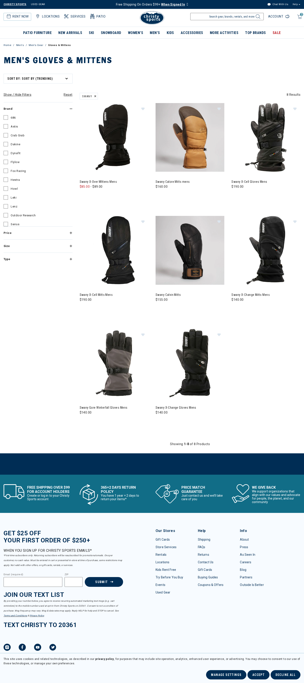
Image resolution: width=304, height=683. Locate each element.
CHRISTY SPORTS (15, 4)
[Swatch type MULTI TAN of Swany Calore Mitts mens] (160, 195)
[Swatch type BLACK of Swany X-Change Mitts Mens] (236, 308)
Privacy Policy (37, 615)
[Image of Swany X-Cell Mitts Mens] (114, 250)
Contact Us (205, 562)
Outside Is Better (252, 585)
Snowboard (111, 33)
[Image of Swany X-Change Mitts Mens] (265, 250)
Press (244, 547)
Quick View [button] (114, 164)
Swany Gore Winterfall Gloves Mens (104, 407)
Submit (101, 582)
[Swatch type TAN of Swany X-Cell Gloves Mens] (245, 195)
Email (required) (13, 574)
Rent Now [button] (20, 16)
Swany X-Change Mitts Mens (250, 295)
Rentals (161, 554)
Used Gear (163, 592)
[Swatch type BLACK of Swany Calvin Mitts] (160, 308)
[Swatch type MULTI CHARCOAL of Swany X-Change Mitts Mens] (245, 308)
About (244, 539)
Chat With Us (280, 4)
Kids (170, 33)
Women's (135, 33)
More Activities (224, 33)
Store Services (166, 547)
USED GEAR (38, 4)
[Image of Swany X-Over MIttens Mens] (114, 137)
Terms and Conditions (15, 615)
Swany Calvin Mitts (168, 295)
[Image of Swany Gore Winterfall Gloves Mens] (114, 363)
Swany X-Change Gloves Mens (176, 407)
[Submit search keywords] (257, 18)
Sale (277, 33)
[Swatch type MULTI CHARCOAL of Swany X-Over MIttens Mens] (93, 195)
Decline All (286, 675)
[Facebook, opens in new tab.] (22, 648)
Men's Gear (36, 45)
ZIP (67, 574)
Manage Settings (226, 675)
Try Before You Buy (169, 577)
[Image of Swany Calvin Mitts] (190, 250)
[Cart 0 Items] (299, 19)
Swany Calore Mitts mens (173, 181)
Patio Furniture (37, 33)
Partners (246, 577)
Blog (243, 569)
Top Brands (255, 33)
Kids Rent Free (166, 569)
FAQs (201, 547)
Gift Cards (163, 539)
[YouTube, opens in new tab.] (37, 648)
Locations (162, 562)
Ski (91, 33)
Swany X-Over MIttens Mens (98, 181)
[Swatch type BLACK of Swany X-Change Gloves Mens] (160, 421)
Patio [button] (100, 16)
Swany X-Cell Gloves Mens (249, 181)
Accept (258, 675)
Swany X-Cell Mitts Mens (96, 295)
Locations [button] (51, 16)
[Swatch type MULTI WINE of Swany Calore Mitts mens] (169, 195)
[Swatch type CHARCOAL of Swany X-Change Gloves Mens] (169, 421)
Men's (155, 33)
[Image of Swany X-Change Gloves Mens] (190, 363)
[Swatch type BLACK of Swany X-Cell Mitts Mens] (84, 308)
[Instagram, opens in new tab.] (7, 648)
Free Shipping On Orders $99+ (150, 4)
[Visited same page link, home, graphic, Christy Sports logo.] (152, 17)
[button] (143, 108)
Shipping (204, 539)
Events (160, 585)
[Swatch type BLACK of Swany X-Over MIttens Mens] (84, 195)
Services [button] (78, 16)
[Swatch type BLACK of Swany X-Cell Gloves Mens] (236, 195)
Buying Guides (208, 577)
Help (295, 4)
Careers (245, 562)
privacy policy (104, 659)
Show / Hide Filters (17, 94)
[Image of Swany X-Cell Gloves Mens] (265, 137)
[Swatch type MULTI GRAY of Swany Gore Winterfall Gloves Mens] (84, 421)
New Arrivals (70, 33)
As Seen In (247, 554)
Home (7, 45)
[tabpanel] (152, 273)
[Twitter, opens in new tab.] (52, 648)
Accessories (192, 33)
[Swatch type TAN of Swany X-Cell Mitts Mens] (93, 308)
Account (276, 16)
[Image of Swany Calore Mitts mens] (190, 137)
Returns (203, 554)
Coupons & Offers (210, 585)
